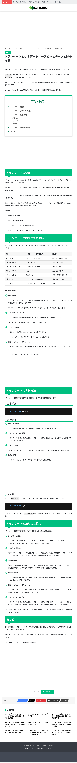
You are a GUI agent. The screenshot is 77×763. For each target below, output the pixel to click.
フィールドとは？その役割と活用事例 (38, 715)
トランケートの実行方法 (19, 115)
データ (25, 48)
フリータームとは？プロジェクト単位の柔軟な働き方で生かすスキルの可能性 (38, 732)
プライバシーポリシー (36, 748)
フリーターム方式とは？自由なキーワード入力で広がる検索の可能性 (61, 732)
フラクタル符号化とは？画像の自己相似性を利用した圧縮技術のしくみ (61, 724)
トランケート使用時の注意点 (20, 128)
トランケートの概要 (17, 107)
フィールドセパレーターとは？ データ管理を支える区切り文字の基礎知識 (61, 716)
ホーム (8, 48)
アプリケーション (17, 48)
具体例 (14, 123)
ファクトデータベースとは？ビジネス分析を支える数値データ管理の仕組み (14, 716)
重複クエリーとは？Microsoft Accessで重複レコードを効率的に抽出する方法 (15, 724)
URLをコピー (47, 692)
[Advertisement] (38, 27)
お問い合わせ (49, 748)
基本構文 (15, 118)
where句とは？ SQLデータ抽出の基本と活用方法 (38, 723)
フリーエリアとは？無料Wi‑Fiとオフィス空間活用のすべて (15, 731)
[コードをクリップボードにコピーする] (70, 412)
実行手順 (15, 121)
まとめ (13, 132)
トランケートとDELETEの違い (21, 111)
